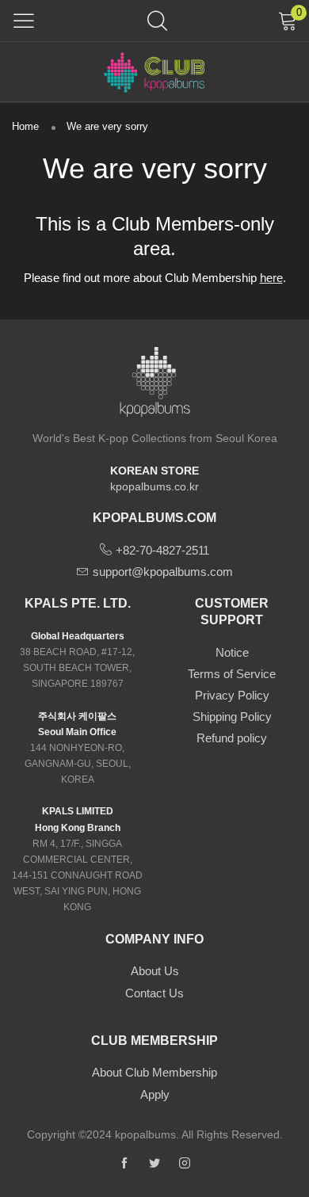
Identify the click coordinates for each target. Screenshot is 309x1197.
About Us (155, 971)
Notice (232, 652)
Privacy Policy (232, 695)
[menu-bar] (24, 20)
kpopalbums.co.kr (154, 486)
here (271, 277)
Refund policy (231, 738)
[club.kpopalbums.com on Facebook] (124, 1163)
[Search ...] (157, 20)
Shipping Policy (232, 716)
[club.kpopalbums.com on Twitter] (154, 1163)
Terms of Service (232, 673)
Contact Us (154, 993)
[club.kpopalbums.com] (154, 71)
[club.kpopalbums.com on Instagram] (184, 1163)
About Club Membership (154, 1072)
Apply (155, 1094)
